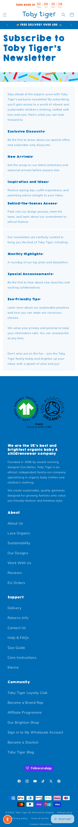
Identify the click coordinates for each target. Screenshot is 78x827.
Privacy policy (20, 818)
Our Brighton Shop (23, 722)
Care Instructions (22, 657)
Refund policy (64, 812)
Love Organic (19, 533)
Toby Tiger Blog (21, 752)
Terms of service (40, 818)
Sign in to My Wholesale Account (35, 732)
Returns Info (18, 618)
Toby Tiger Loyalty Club (28, 693)
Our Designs (18, 553)
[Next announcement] (71, 25)
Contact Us (17, 628)
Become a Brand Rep (25, 702)
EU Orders (16, 583)
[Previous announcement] (7, 25)
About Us (15, 523)
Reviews (15, 573)
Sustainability (19, 543)
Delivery (15, 608)
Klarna (13, 667)
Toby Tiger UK (23, 812)
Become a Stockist (23, 742)
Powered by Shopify (43, 812)
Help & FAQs (18, 637)
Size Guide (16, 647)
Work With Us (19, 563)
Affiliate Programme (25, 712)
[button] (5, 15)
